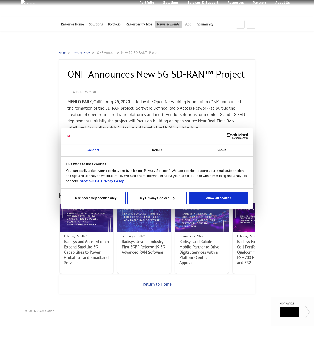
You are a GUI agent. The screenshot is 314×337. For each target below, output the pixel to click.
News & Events (168, 24)
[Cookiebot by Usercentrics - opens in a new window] (229, 136)
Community (205, 24)
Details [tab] (157, 150)
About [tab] (221, 150)
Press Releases (81, 53)
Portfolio (114, 24)
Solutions (96, 24)
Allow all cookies (218, 198)
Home (63, 53)
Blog (188, 24)
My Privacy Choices (154, 198)
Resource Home (72, 24)
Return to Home (157, 284)
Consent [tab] (93, 150)
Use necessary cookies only (95, 198)
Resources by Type (139, 24)
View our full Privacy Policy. (102, 181)
